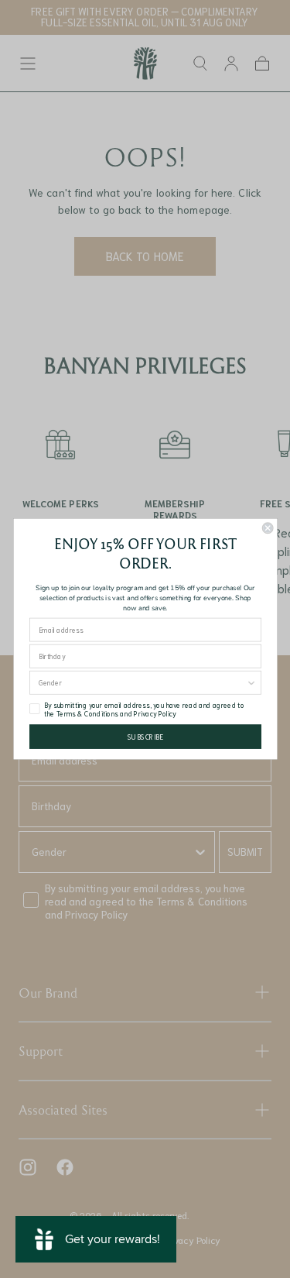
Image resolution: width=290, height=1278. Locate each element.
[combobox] (142, 683)
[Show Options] (251, 683)
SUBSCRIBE (144, 736)
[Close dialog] (267, 528)
